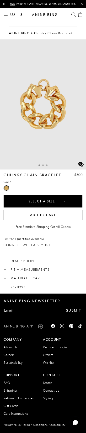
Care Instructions (16, 414)
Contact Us (51, 391)
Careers (9, 355)
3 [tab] (47, 165)
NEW (12, 4)
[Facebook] (53, 326)
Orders (48, 355)
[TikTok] (80, 326)
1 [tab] (39, 165)
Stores (47, 383)
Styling (48, 398)
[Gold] (6, 188)
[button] (43, 104)
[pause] (4, 4)
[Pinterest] (71, 326)
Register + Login (55, 347)
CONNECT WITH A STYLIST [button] (27, 245)
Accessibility (57, 425)
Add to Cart (43, 215)
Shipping (10, 391)
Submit (73, 310)
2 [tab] (43, 165)
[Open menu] (7, 15)
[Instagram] (62, 326)
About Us (10, 347)
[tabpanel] (43, 104)
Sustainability (13, 363)
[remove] (81, 4)
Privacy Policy (12, 425)
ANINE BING (19, 33)
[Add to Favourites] (82, 165)
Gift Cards (11, 406)
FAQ (7, 383)
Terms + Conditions (35, 425)
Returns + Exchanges (19, 398)
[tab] (39, 164)
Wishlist (48, 363)
